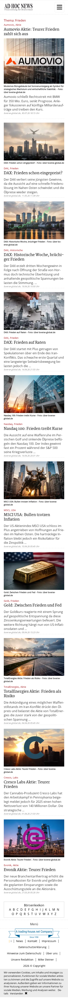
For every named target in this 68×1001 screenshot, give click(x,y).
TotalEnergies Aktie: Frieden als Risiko (32, 693)
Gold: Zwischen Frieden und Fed (33, 605)
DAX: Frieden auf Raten (25, 343)
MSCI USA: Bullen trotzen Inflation (27, 517)
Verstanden (16, 993)
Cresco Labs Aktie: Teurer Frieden (27, 784)
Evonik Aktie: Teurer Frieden (30, 870)
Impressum (49, 941)
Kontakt (32, 941)
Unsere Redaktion (22, 959)
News (19, 941)
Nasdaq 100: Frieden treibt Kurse (33, 429)
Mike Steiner (46, 959)
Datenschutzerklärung (32, 947)
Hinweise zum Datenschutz (24, 953)
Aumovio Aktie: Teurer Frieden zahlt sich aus (31, 31)
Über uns (52, 953)
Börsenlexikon (34, 905)
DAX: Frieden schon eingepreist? (33, 173)
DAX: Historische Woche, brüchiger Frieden (34, 257)
